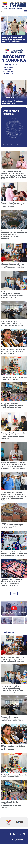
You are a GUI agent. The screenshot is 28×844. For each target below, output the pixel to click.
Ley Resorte (12, 8)
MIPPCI (5, 8)
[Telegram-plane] (20, 144)
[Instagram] (7, 144)
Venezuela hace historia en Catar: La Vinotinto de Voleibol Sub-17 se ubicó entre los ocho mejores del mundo (14, 554)
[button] (3, 29)
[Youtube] (10, 144)
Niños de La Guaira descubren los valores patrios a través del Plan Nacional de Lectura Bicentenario (12, 266)
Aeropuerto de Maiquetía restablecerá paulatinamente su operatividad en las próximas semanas (12, 406)
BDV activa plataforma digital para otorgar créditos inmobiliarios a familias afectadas (13, 351)
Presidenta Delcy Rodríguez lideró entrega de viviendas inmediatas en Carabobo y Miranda (13, 205)
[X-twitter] (14, 144)
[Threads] (17, 144)
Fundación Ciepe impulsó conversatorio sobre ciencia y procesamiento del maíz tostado (12, 323)
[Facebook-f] (3, 144)
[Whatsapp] (24, 144)
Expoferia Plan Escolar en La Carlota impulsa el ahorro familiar (14, 378)
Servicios (19, 8)
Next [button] (24, 608)
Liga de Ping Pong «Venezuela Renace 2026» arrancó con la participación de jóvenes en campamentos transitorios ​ (11, 582)
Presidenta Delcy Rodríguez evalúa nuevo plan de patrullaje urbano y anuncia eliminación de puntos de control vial (13, 436)
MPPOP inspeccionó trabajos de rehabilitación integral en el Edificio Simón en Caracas (13, 526)
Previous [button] (3, 608)
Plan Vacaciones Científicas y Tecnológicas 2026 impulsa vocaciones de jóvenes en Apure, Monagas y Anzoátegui (12, 294)
